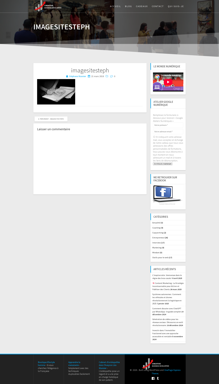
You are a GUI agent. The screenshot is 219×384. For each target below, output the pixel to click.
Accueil (115, 6)
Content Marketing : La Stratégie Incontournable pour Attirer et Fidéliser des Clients (168, 286)
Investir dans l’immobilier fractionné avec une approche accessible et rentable (165, 333)
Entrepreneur (158, 237)
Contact (158, 6)
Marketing (156, 247)
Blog (128, 6)
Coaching (156, 227)
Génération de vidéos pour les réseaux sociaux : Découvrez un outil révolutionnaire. (167, 322)
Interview (156, 242)
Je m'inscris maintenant (162, 164)
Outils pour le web (160, 257)
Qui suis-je (176, 6)
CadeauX (142, 6)
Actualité (156, 222)
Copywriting (157, 232)
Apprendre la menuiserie (74, 364)
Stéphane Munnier (77, 76)
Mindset (156, 252)
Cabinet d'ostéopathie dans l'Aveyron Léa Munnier (109, 365)
